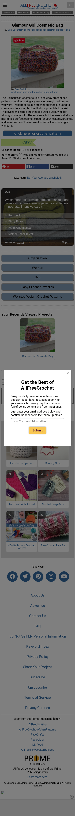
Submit (37, 426)
